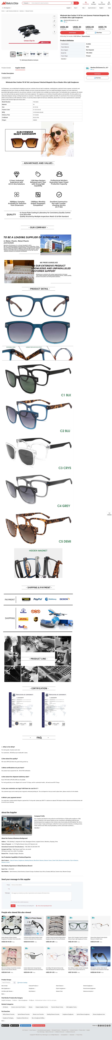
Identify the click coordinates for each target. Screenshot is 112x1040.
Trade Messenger (25, 1025)
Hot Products (25, 1030)
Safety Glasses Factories (8, 1014)
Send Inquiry (72, 32)
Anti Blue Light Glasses (7, 991)
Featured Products (33, 985)
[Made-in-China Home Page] (10, 3)
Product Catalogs (23, 982)
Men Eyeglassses (6, 988)
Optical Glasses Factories (24, 1014)
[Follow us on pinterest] (107, 1025)
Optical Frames (14, 860)
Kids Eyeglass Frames (71, 1007)
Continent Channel (74, 1030)
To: (9, 889)
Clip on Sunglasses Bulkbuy (38, 1018)
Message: (7, 893)
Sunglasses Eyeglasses (68, 1014)
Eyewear (22, 11)
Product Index (82, 1030)
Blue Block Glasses (39, 860)
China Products (32, 1030)
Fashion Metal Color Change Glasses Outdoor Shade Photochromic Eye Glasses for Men (34, 969)
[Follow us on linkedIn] (109, 1025)
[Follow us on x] (101, 1025)
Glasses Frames (29, 11)
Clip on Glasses (74, 860)
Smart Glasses (59, 985)
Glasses (30, 1007)
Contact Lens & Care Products (18, 1007)
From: (8, 885)
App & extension (92, 8)
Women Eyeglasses (87, 985)
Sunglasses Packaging (8, 1018)
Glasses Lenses (6, 862)
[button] (71, 3)
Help (83, 8)
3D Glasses (5, 1007)
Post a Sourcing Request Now (44, 905)
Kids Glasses (32, 991)
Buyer (75, 8)
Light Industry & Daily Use (12, 11)
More (3, 1020)
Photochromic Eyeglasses (89, 988)
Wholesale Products (56, 1030)
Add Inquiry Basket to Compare (30, 60)
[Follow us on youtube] (105, 1025)
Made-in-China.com (49, 1031)
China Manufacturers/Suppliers (43, 1030)
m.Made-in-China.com (59, 1031)
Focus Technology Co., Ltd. (45, 1034)
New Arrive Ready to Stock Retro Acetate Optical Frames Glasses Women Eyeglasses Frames (11, 969)
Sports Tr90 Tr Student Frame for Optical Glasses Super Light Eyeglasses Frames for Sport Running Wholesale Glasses (77, 939)
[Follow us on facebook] (98, 1025)
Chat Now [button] (99, 32)
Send (13, 905)
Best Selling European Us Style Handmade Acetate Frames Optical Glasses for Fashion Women (78, 969)
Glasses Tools (59, 991)
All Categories (7, 8)
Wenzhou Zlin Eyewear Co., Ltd (71, 20)
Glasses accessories (88, 991)
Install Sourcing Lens (39, 1025)
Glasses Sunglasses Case (99, 1014)
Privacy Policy (79, 1034)
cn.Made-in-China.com (70, 1031)
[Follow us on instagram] (103, 1025)
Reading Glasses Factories (53, 1014)
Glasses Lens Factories (38, 1014)
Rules (109, 8)
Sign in (108, 4)
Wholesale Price (65, 1030)
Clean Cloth (55, 860)
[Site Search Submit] (76, 3)
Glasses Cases (48, 860)
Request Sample (86, 36)
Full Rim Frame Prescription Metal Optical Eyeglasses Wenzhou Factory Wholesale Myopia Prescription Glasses (55, 939)
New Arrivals (4, 985)
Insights (88, 1030)
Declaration (72, 1034)
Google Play (14, 1025)
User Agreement (64, 1034)
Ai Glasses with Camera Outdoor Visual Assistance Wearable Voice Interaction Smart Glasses (33, 939)
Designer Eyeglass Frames (42, 1007)
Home (3, 11)
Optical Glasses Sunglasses (83, 1014)
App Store (5, 1025)
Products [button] (26, 3)
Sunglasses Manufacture (22, 1018)
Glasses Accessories (64, 860)
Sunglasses (21, 860)
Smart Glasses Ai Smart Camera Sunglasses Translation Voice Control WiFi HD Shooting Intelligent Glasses (11, 939)
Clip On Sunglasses (60, 988)
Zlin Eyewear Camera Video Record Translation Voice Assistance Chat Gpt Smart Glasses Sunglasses (100, 969)
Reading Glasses (29, 860)
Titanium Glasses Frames (57, 1007)
